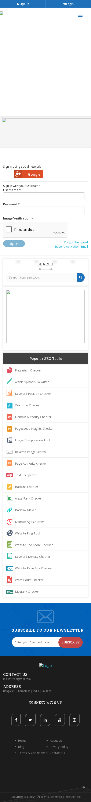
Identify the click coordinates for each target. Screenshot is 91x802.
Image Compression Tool (32, 440)
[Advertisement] (45, 69)
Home (22, 741)
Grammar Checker (27, 405)
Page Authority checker (31, 463)
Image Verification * (18, 218)
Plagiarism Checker (28, 370)
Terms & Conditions (32, 753)
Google (34, 174)
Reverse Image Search (30, 452)
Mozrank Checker (27, 591)
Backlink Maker (25, 510)
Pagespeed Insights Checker (34, 429)
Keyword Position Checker (33, 394)
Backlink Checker (26, 487)
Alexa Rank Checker (28, 498)
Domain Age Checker (29, 522)
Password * (11, 204)
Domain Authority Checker (33, 417)
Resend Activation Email (71, 246)
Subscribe (71, 642)
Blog (21, 747)
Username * (12, 190)
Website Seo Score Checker (34, 545)
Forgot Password (76, 242)
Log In (70, 4)
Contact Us (57, 753)
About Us (56, 741)
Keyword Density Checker (32, 557)
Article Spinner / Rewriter (32, 382)
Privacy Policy (59, 747)
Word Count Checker (29, 580)
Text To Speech (26, 475)
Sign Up (24, 4)
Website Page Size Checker (33, 568)
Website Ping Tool (27, 533)
